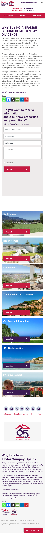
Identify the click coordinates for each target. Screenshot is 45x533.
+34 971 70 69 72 (28, 11)
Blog (39, 414)
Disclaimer (9, 163)
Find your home (7, 15)
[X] (13, 100)
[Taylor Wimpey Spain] (22, 4)
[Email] (17, 100)
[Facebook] (8, 100)
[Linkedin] (22, 100)
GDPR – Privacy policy (27, 520)
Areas (22, 15)
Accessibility (4, 520)
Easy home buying (21, 414)
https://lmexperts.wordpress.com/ (14, 92)
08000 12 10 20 (28, 9)
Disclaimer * (14, 520)
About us (7, 414)
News (33, 414)
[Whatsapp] (4, 100)
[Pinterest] (26, 100)
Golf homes (37, 15)
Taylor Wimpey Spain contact (10, 524)
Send (9, 169)
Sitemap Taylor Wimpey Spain (30, 524)
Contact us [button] (33, 530)
